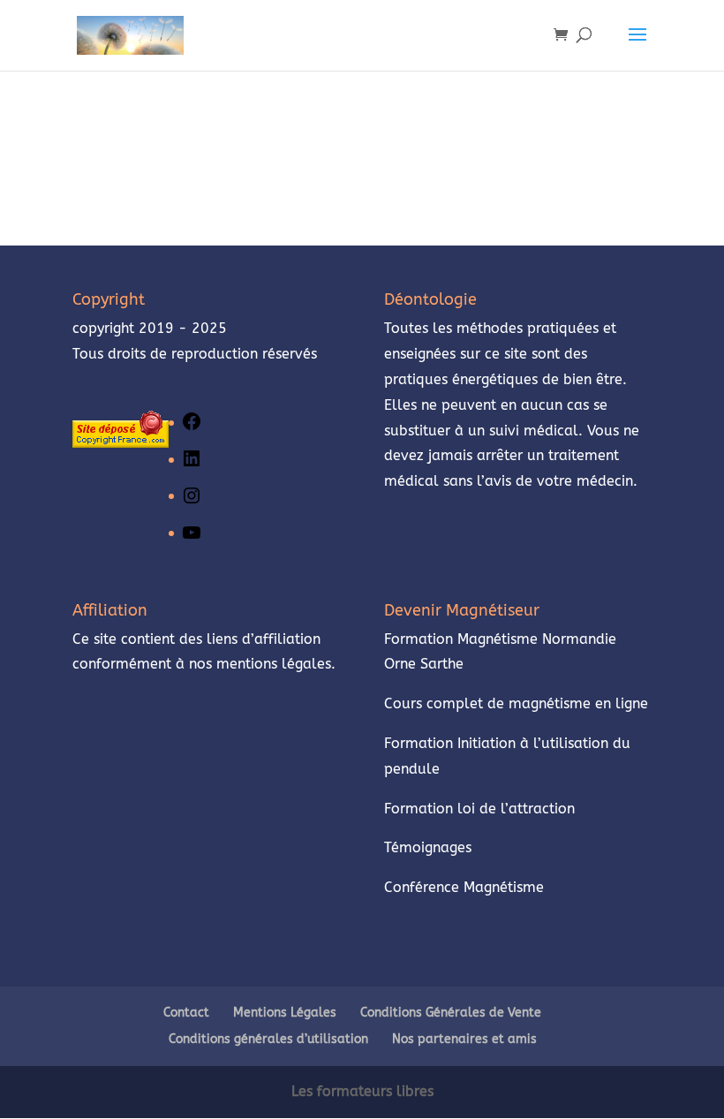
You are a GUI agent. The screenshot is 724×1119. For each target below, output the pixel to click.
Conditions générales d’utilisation (268, 1039)
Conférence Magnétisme (464, 887)
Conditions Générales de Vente (450, 1012)
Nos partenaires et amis (464, 1039)
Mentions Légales (284, 1012)
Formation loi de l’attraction (479, 808)
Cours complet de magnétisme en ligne (516, 703)
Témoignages (430, 847)
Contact (186, 1012)
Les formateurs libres (362, 1091)
